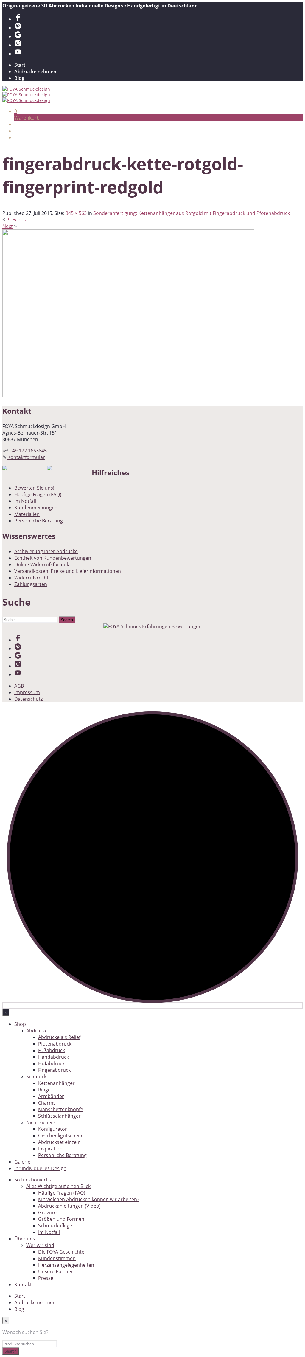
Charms (47, 1102)
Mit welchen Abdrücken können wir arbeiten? (88, 1199)
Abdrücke (37, 1030)
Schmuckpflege (55, 1225)
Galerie (22, 1162)
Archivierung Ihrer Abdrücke (46, 551)
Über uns (24, 1238)
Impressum (27, 692)
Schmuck (36, 1076)
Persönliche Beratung (38, 520)
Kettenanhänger (56, 1083)
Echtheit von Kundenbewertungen (52, 558)
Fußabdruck (51, 1050)
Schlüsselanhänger (59, 1116)
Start (19, 65)
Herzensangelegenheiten (66, 1265)
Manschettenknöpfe (60, 1109)
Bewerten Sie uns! (34, 488)
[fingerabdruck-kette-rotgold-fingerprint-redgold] (128, 395)
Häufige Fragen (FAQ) (37, 494)
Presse (45, 1278)
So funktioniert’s (32, 1179)
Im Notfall (25, 501)
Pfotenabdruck (54, 1043)
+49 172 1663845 (28, 450)
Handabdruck (53, 1057)
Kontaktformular (26, 457)
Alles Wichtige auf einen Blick (58, 1186)
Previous (16, 219)
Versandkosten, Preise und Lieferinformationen (67, 571)
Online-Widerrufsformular (43, 564)
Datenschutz (28, 699)
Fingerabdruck (54, 1070)
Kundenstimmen (57, 1258)
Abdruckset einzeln (59, 1142)
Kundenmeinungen (35, 507)
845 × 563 (76, 213)
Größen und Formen (61, 1219)
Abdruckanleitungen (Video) (69, 1206)
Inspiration (50, 1148)
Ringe (44, 1089)
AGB (19, 686)
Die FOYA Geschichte (61, 1252)
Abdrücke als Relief (59, 1037)
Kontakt (23, 1284)
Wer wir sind (40, 1245)
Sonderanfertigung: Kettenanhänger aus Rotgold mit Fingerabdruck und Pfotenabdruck (191, 213)
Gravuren (49, 1212)
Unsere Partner (55, 1271)
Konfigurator (52, 1129)
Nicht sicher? (40, 1122)
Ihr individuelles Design (40, 1168)
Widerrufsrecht (31, 577)
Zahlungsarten (30, 584)
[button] (15, 111)
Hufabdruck (51, 1063)
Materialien (27, 514)
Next (7, 226)
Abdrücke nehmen (35, 71)
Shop (20, 1024)
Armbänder (51, 1096)
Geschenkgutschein (60, 1135)
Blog (19, 78)
